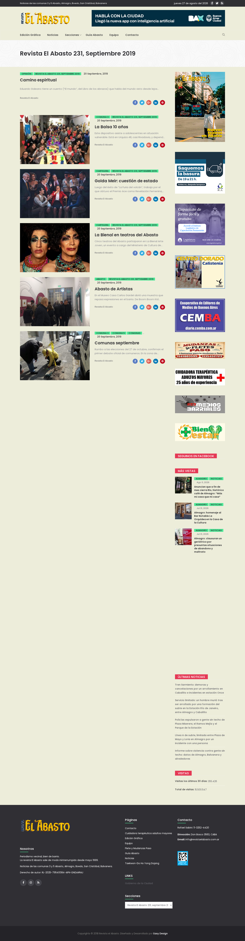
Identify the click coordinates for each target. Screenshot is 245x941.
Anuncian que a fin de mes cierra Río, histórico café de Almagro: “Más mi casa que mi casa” (209, 491)
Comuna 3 (102, 117)
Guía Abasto (94, 35)
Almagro (201, 478)
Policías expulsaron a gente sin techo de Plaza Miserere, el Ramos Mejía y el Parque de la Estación (200, 723)
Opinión (26, 73)
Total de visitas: (185, 789)
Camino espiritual (38, 80)
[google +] (148, 102)
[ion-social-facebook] (212, 3)
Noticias (52, 35)
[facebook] (135, 102)
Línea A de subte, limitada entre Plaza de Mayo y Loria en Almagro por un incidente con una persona (200, 739)
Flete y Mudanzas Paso (138, 848)
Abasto (100, 279)
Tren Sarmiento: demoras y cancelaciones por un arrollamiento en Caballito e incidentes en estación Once (199, 688)
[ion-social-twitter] (217, 3)
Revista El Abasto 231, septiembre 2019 (57, 73)
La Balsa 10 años (111, 127)
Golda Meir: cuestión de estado (126, 181)
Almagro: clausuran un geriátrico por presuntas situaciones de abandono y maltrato (208, 545)
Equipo (114, 35)
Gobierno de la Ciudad (139, 883)
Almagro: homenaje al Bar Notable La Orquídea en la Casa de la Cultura (208, 517)
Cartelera (102, 171)
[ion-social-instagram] (31, 882)
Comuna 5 (118, 333)
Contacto (132, 35)
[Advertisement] (200, 614)
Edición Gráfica (30, 35)
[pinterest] (163, 102)
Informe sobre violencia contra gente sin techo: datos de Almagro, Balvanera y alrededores (200, 754)
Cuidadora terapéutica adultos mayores (148, 833)
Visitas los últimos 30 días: (191, 781)
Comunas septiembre (117, 343)
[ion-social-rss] (222, 3)
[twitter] (142, 102)
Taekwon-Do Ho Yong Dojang (142, 863)
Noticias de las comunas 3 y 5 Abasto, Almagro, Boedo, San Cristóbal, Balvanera (63, 3)
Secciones (72, 35)
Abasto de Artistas (114, 289)
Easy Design (160, 933)
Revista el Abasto (29, 98)
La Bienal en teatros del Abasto (126, 235)
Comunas (134, 333)
